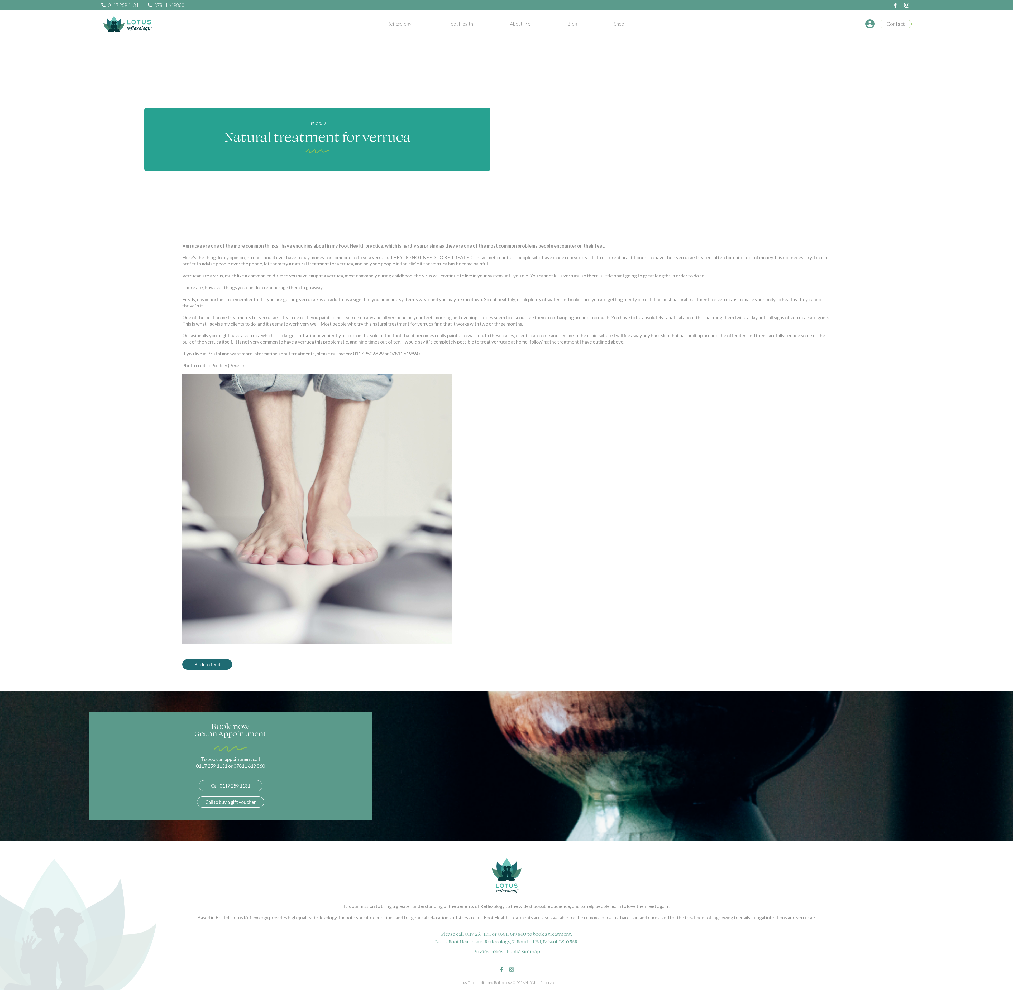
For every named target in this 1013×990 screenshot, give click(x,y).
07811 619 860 (512, 934)
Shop (619, 24)
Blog (572, 24)
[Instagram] (511, 969)
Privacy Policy (488, 951)
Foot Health (460, 24)
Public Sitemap (523, 951)
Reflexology (399, 24)
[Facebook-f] (501, 969)
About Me (520, 24)
